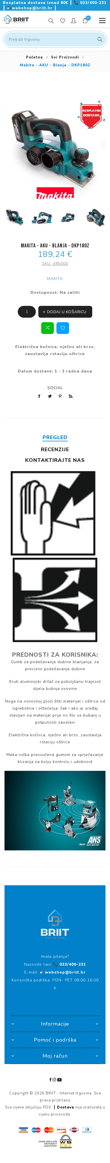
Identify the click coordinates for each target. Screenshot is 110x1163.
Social (55, 387)
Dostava (65, 1107)
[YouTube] (59, 1079)
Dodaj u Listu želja (62, 328)
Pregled (55, 437)
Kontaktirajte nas (55, 460)
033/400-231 (90, 2)
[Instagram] (54, 1079)
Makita (55, 278)
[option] (15, 217)
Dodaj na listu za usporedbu (47, 328)
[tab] (55, 437)
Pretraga (99, 39)
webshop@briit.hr (30, 8)
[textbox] (55, 39)
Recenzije (55, 449)
